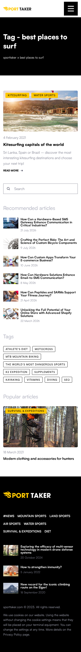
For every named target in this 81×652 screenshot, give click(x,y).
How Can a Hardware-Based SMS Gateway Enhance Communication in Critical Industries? (46, 222)
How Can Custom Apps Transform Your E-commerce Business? (48, 259)
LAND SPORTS (59, 516)
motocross (44, 349)
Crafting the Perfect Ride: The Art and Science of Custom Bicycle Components (49, 241)
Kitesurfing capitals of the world (33, 144)
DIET (47, 531)
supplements (44, 372)
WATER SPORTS (35, 524)
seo (67, 379)
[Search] (8, 189)
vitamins (33, 379)
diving (52, 379)
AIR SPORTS (12, 524)
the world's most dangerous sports (35, 364)
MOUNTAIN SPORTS (31, 516)
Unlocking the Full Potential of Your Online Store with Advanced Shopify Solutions (46, 312)
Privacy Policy (12, 634)
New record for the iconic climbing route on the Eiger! (45, 586)
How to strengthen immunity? (41, 567)
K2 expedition (16, 372)
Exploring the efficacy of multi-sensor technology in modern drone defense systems (47, 549)
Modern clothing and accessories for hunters (38, 458)
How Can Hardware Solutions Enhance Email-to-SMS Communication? (48, 276)
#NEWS (8, 516)
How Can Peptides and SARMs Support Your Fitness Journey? (48, 294)
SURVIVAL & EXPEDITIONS (22, 531)
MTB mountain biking (22, 356)
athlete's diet (17, 349)
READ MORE (11, 170)
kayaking (13, 379)
